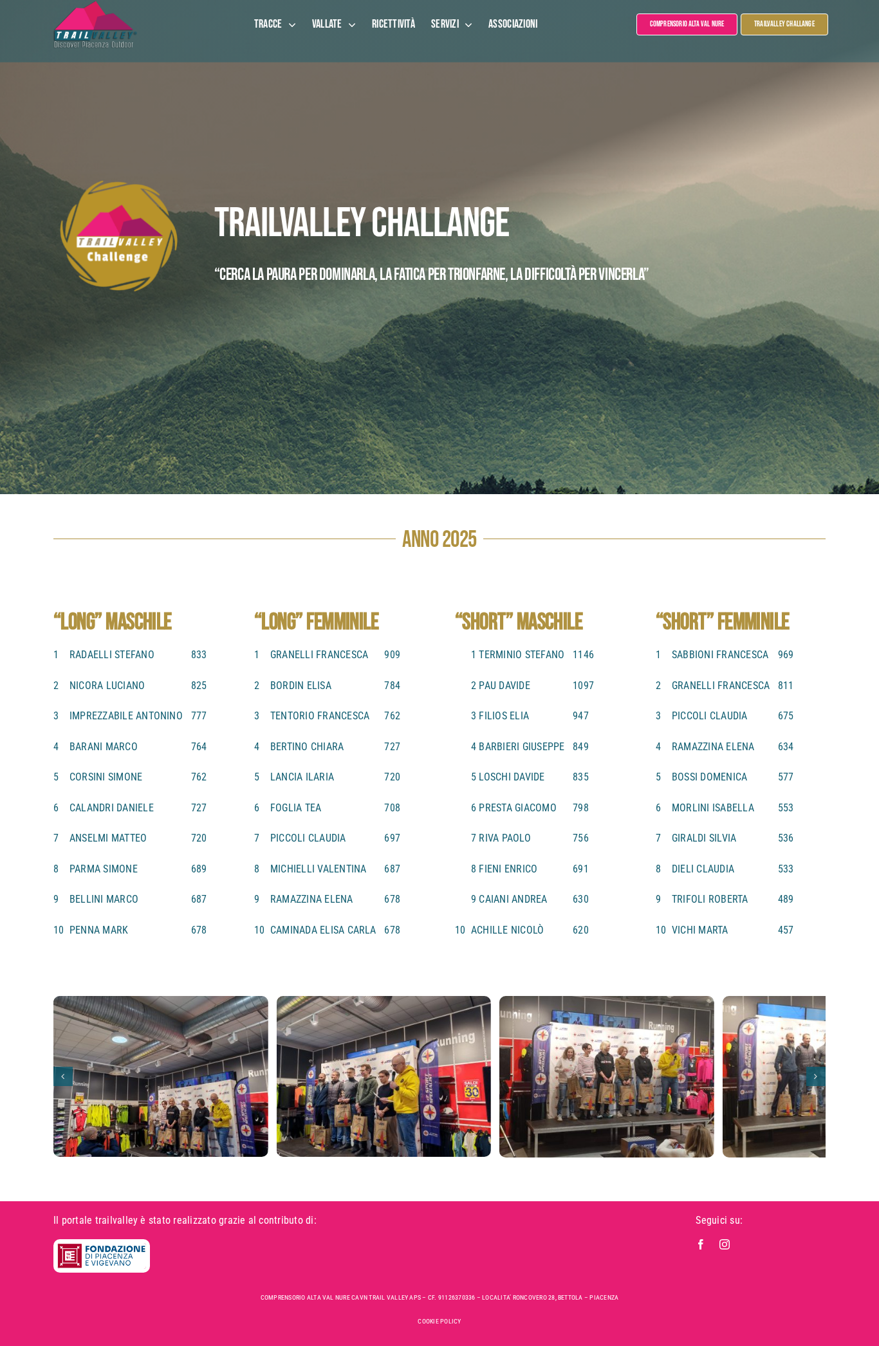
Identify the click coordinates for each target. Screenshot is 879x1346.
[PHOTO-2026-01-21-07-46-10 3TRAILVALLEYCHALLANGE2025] (606, 1076)
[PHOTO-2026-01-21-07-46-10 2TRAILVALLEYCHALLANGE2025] (383, 1076)
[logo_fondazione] (101, 1248)
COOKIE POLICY (439, 1321)
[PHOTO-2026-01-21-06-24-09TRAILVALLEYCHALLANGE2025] (160, 1076)
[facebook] (701, 1244)
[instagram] (724, 1244)
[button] (63, 1076)
